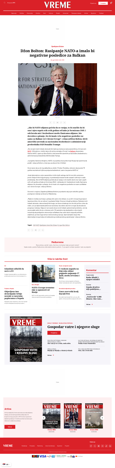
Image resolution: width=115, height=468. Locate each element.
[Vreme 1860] (26, 339)
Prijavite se (93, 3)
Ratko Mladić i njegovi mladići (93, 278)
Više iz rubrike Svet (57, 258)
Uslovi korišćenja (50, 446)
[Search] (4, 3)
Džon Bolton (66, 225)
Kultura (51, 13)
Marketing (40, 446)
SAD (34, 225)
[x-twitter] (95, 446)
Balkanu (73, 151)
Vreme (53, 451)
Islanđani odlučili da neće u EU (14, 270)
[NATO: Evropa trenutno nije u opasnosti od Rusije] (43, 273)
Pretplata (103, 3)
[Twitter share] (54, 122)
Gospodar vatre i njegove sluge (73, 327)
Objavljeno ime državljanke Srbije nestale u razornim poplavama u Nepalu (14, 294)
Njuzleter (93, 13)
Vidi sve (88, 304)
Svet (44, 13)
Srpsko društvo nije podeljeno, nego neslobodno (93, 288)
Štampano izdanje (76, 13)
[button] (44, 418)
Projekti (67, 446)
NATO (29, 151)
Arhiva (86, 13)
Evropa (60, 225)
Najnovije (14, 13)
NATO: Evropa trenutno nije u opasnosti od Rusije (43, 290)
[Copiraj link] (61, 122)
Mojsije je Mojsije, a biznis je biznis (59, 350)
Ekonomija (30, 13)
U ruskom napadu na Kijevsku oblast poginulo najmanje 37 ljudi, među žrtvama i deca (69, 273)
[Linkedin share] (64, 122)
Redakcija (24, 446)
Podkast (101, 13)
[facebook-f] (91, 446)
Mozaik (58, 13)
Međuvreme (40, 247)
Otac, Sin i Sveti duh (85, 350)
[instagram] (102, 446)
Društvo (38, 13)
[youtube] (98, 446)
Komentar (65, 13)
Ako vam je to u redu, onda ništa (59, 343)
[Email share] (57, 122)
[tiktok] (106, 446)
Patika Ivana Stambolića (87, 343)
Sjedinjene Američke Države (48, 225)
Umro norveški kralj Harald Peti (68, 292)
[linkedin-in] (110, 446)
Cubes (65, 451)
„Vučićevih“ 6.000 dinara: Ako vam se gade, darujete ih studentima (93, 298)
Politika (22, 13)
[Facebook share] (50, 122)
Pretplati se (54, 333)
